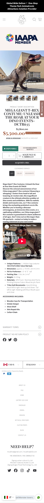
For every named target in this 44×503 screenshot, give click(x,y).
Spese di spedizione (13, 138)
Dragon (22, 415)
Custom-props (22, 425)
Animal (22, 410)
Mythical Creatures (22, 420)
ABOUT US (22, 385)
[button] (4, 19)
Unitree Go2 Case (22, 400)
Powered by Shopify (17, 371)
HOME (22, 395)
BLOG (22, 430)
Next (41, 72)
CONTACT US (22, 435)
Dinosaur (22, 405)
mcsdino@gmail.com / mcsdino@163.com (22, 452)
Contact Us (42, 107)
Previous (2, 72)
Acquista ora (22, 162)
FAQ (22, 390)
